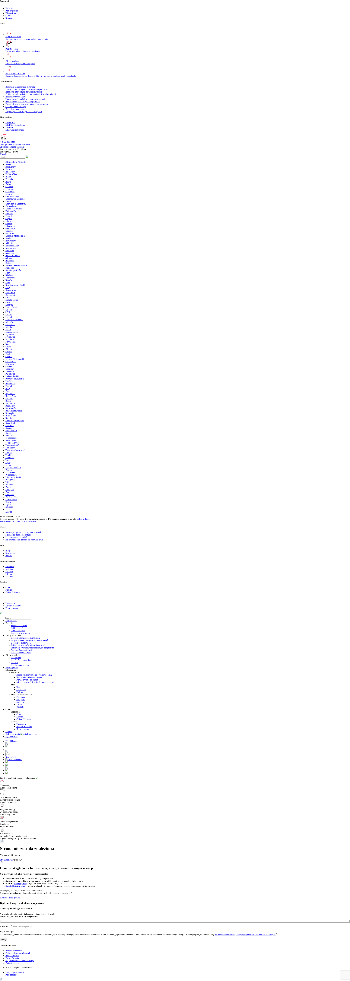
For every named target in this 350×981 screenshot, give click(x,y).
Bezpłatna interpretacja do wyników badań (29, 640)
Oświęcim (9, 364)
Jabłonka (9, 243)
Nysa (7, 344)
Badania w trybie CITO (21, 643)
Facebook (20, 697)
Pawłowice (10, 374)
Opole (8, 354)
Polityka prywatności (14, 972)
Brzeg (8, 181)
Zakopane (9, 489)
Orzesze (8, 356)
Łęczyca (9, 305)
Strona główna (14, 898)
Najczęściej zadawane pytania (29, 677)
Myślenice (9, 334)
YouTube (20, 707)
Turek (8, 460)
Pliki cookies (11, 975)
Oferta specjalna (18, 630)
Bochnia (9, 179)
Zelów (8, 502)
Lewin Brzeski (11, 307)
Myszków (9, 339)
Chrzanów (9, 191)
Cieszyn (8, 194)
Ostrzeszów (10, 361)
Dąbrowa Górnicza (13, 209)
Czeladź (8, 201)
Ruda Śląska (10, 416)
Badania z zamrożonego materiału (25, 638)
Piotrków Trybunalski (14, 379)
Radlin (8, 401)
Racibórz (9, 398)
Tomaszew (10, 448)
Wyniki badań (11, 736)
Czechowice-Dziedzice (15, 199)
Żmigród (9, 507)
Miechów (9, 322)
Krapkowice (10, 290)
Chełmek (9, 186)
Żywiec (8, 512)
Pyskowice (10, 393)
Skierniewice (11, 423)
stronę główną (20, 883)
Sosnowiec (10, 428)
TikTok (19, 704)
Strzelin (8, 433)
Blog (18, 687)
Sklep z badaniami (19, 625)
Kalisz (8, 263)
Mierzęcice (10, 324)
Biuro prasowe (22, 729)
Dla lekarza (16, 657)
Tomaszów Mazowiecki (15, 450)
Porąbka (9, 381)
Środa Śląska (11, 430)
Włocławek (10, 472)
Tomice (8, 452)
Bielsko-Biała (11, 174)
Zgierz (8, 504)
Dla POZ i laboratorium (21, 660)
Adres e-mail (6, 926)
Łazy (7, 302)
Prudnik (8, 386)
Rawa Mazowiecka (13, 411)
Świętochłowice (12, 443)
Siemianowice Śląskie (14, 420)
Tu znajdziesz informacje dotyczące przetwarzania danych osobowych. (245, 934)
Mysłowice (10, 337)
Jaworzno (9, 250)
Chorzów (9, 189)
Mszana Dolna (11, 332)
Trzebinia (9, 455)
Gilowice (9, 221)
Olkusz (8, 351)
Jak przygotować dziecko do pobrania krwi (35, 682)
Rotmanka (9, 413)
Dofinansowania (12, 734)
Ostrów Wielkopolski (14, 359)
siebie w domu (83, 519)
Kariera (19, 717)
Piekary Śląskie (12, 376)
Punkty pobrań (11, 11)
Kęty (7, 273)
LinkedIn (20, 702)
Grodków (9, 233)
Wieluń (8, 470)
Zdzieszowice (11, 499)
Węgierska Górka (13, 467)
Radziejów (10, 406)
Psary (7, 388)
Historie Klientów (24, 726)
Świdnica (9, 435)
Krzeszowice (11, 295)
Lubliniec (9, 317)
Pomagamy (21, 724)
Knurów (9, 280)
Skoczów (9, 425)
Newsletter (21, 689)
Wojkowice (10, 480)
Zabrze (8, 487)
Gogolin (9, 231)
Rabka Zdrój (10, 396)
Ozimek (8, 366)
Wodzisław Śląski (13, 477)
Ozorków (9, 369)
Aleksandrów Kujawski (15, 162)
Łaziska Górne (11, 300)
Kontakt (8, 18)
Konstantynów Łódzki (15, 285)
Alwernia (9, 164)
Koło (7, 282)
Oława (8, 347)
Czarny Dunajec (12, 196)
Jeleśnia (8, 258)
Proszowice (10, 383)
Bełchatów (10, 172)
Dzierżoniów (11, 211)
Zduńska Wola (11, 497)
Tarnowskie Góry (13, 445)
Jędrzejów (9, 253)
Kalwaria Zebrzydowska (16, 265)
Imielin (8, 238)
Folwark (9, 213)
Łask (7, 297)
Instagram (20, 699)
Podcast (19, 692)
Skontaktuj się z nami (15, 886)
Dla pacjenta (10, 13)
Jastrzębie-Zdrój (12, 245)
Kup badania (11, 620)
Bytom (8, 184)
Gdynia (8, 218)
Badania (9, 8)
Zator (7, 492)
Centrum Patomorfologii (21, 650)
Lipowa (8, 310)
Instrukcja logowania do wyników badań (34, 675)
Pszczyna (9, 391)
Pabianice (9, 371)
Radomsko (10, 403)
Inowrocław (10, 241)
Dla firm (14, 662)
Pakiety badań (17, 628)
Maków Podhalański (14, 319)
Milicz (8, 329)
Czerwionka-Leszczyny (15, 204)
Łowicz (8, 314)
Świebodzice (11, 438)
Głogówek (10, 226)
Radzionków (11, 408)
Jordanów (9, 260)
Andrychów (10, 167)
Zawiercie (9, 494)
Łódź (7, 312)
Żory (7, 509)
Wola (7, 482)
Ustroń (8, 465)
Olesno (8, 349)
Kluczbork (10, 278)
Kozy (7, 287)
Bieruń (8, 177)
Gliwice (8, 223)
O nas (8, 16)
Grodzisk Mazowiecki (15, 236)
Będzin (8, 169)
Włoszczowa (11, 475)
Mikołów (9, 327)
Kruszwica (10, 292)
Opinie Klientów (23, 719)
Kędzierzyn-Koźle (13, 270)
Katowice (9, 268)
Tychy (8, 462)
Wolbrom (9, 485)
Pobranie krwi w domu (10, 521)
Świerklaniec (11, 440)
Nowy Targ (10, 342)
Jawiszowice (10, 248)
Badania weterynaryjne (21, 652)
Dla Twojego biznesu (20, 665)
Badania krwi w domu (20, 633)
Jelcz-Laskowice (12, 255)
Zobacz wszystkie (28, 521)
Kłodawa (9, 275)
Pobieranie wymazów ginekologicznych (28, 645)
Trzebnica (9, 457)
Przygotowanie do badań (27, 680)
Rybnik (8, 418)
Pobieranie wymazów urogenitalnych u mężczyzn (32, 648)
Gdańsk (8, 216)
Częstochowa (11, 206)
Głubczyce (10, 228)
